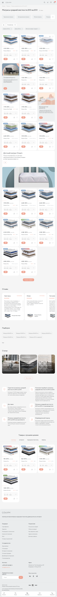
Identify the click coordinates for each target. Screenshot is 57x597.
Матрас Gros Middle (6, 205)
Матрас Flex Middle (43, 50)
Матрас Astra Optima (6, 138)
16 (35, 234)
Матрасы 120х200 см (33, 333)
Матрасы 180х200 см (21, 337)
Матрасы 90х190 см (20, 333)
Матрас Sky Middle (6, 263)
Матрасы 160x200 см (8, 337)
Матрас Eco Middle (41, 79)
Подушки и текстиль (32, 440)
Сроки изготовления (7, 534)
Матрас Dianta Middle (42, 234)
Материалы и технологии (8, 531)
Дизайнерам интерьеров (8, 555)
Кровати (21, 440)
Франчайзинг (5, 546)
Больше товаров (28, 279)
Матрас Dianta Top (7, 234)
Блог (3, 536)
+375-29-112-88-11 (7, 565)
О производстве (6, 558)
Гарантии (4, 529)
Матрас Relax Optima (24, 263)
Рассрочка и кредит (33, 526)
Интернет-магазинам (7, 550)
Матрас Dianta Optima (24, 234)
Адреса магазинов (33, 534)
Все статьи (28, 378)
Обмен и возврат (33, 529)
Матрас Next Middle (42, 205)
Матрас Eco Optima (24, 79)
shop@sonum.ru (6, 567)
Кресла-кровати (36, 516)
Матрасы (13, 440)
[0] (54, 2)
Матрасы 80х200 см (8, 333)
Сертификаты (5, 526)
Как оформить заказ (33, 531)
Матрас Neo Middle (7, 109)
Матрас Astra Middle (24, 138)
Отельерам (5, 548)
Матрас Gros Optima (42, 138)
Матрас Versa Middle (24, 205)
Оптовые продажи (6, 553)
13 (35, 79)
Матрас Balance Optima (6, 50)
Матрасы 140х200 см (46, 333)
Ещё (3, 342)
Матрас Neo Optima (24, 109)
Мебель (44, 440)
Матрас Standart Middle (25, 50)
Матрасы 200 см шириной (35, 337)
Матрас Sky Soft (6, 490)
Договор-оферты (33, 536)
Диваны (30, 516)
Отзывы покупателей (7, 538)
